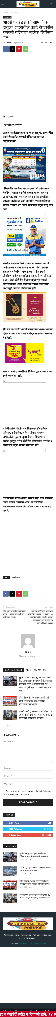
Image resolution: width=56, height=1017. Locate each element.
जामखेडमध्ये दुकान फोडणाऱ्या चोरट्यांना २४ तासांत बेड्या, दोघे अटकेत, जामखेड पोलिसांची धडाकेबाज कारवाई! (36, 714)
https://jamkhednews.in (28, 656)
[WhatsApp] (25, 49)
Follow (47, 829)
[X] (12, 49)
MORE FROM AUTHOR (36, 670)
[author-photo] (28, 648)
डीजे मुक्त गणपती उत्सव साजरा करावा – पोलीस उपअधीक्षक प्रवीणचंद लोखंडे (14, 614)
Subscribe (46, 835)
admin (8, 43)
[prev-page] (4, 725)
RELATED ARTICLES (14, 670)
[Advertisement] (28, 84)
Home (5, 12)
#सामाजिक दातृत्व (16, 577)
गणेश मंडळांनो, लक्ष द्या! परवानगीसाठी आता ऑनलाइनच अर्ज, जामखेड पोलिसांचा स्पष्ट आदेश (34, 701)
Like (49, 823)
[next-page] (9, 725)
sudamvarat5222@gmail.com (33, 943)
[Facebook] (6, 49)
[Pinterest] (19, 49)
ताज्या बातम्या (15, 12)
